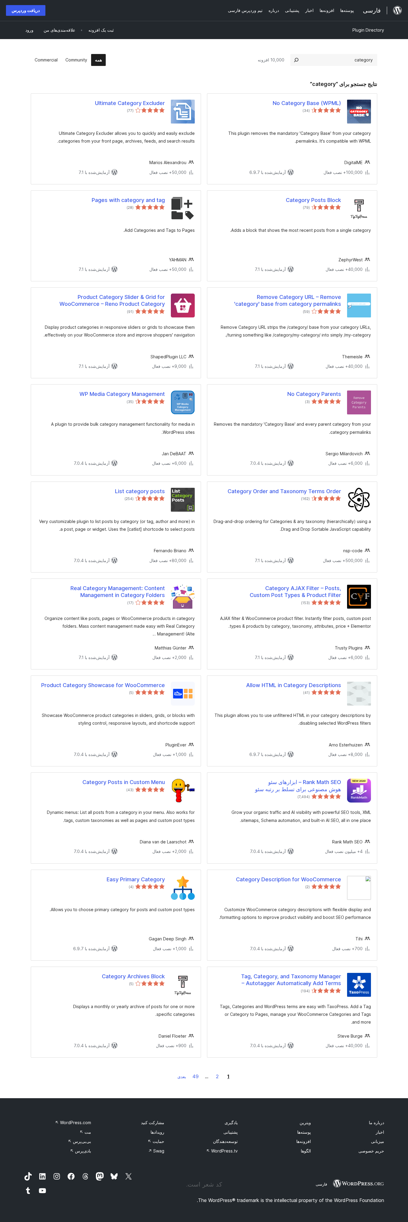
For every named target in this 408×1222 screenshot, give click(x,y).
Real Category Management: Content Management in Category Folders (117, 591)
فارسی (321, 1184)
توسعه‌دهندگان (225, 1141)
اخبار (380, 1132)
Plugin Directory (368, 30)
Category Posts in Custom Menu (123, 782)
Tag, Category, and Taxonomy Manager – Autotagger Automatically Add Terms (291, 979)
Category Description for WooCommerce (288, 879)
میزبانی (377, 1141)
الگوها (306, 1150)
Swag (156, 1150)
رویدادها (157, 1132)
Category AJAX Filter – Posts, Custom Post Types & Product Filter (295, 591)
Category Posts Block (313, 200)
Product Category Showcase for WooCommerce (103, 685)
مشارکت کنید (152, 1122)
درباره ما (376, 1122)
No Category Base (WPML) (307, 103)
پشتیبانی (230, 1132)
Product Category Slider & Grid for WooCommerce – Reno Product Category (112, 300)
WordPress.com (73, 1122)
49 (195, 1076)
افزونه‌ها (303, 1141)
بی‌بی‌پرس (79, 1141)
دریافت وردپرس (26, 10)
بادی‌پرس (80, 1150)
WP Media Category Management (122, 394)
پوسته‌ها (304, 1132)
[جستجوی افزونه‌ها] (296, 60)
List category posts (140, 491)
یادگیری (231, 1122)
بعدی (181, 1076)
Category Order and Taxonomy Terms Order (284, 491)
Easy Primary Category (136, 879)
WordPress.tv (222, 1150)
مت (85, 1132)
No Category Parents (314, 394)
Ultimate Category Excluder (130, 103)
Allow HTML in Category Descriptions (293, 685)
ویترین (305, 1122)
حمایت (156, 1141)
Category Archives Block (133, 976)
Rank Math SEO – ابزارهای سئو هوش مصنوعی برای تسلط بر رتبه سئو (298, 785)
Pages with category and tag (128, 200)
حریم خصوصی (371, 1150)
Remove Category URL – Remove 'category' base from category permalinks (287, 300)
